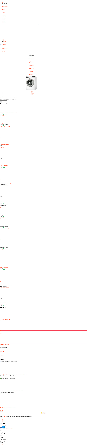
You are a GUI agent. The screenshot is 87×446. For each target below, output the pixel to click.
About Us (3, 2)
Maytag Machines (31, 59)
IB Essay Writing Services (3, 123)
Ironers (32, 92)
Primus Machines (3, 19)
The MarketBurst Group (10, 428)
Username (1, 439)
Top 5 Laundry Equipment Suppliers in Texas (8, 407)
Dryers (3, 40)
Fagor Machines (3, 9)
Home (2, 419)
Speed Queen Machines (4, 16)
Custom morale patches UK (4, 165)
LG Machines (3, 12)
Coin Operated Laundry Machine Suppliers (5, 126)
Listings (2, 420)
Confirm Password (2, 441)
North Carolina (4, 146)
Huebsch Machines (4, 18)
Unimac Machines (4, 15)
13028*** (2, 125)
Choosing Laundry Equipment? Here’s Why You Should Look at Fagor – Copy (14, 374)
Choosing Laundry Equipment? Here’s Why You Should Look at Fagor (12, 390)
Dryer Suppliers (2, 115)
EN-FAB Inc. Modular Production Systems (6, 183)
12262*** (2, 114)
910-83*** (2, 248)
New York (5, 304)
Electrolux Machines (31, 62)
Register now (2, 442)
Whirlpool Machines (31, 65)
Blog (2, 421)
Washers (4, 39)
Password (1, 432)
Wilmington (1, 146)
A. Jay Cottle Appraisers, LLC (4, 144)
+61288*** (2, 203)
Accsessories (4, 41)
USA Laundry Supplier (4, 416)
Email (1, 440)
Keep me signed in (3, 433)
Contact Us (3, 42)
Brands (31, 54)
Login (2, 444)
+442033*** (2, 167)
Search (1, 102)
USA (7, 146)
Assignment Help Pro (3, 302)
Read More (1, 410)
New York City (2, 304)
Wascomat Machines (4, 22)
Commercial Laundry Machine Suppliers (4, 185)
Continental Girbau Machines (5, 6)
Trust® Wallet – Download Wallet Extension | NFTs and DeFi (8, 112)
